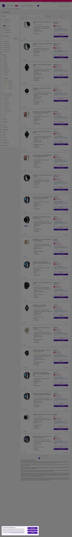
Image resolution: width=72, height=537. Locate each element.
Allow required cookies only (32, 530)
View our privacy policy (20, 532)
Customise (32, 532)
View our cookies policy (14, 532)
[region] (20, 530)
